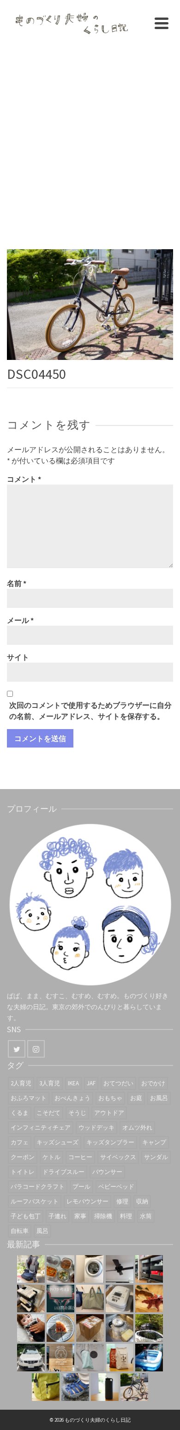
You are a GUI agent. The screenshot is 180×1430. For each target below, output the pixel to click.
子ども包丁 (26, 1216)
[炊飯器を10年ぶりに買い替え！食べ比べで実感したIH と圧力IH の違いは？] (119, 1298)
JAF (91, 1083)
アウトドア (109, 1113)
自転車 (20, 1231)
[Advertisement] (90, 141)
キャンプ (154, 1142)
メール (20, 620)
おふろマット (29, 1098)
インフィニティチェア (41, 1127)
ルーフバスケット (35, 1201)
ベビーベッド (116, 1187)
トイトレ (23, 1172)
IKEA (73, 1083)
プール (81, 1187)
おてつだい (118, 1083)
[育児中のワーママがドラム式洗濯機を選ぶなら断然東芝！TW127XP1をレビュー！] (90, 1269)
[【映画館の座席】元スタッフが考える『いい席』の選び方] (60, 1298)
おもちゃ (110, 1098)
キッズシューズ (57, 1142)
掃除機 (103, 1216)
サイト (18, 657)
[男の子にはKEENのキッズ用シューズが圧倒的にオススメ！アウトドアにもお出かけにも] (75, 1387)
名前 (16, 583)
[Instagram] (36, 1049)
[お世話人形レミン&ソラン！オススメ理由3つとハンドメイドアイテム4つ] (31, 1328)
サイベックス (118, 1157)
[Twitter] (16, 1049)
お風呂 (159, 1098)
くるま (20, 1113)
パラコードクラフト (38, 1187)
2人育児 (21, 1083)
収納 (142, 1201)
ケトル (51, 1157)
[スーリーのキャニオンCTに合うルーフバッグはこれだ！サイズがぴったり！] (149, 1328)
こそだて (48, 1113)
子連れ (57, 1216)
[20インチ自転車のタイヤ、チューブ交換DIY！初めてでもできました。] (134, 1387)
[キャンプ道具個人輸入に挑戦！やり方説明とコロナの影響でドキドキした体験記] (90, 1328)
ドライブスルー (63, 1172)
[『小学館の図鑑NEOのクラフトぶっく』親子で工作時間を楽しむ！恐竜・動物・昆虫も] (149, 1298)
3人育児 (49, 1083)
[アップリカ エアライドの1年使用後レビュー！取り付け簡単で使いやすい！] (31, 1269)
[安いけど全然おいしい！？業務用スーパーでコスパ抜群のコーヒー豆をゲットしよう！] (119, 1357)
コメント (24, 479)
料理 (126, 1216)
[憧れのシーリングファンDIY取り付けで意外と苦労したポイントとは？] (119, 1269)
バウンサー (107, 1172)
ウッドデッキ (96, 1127)
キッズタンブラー (110, 1142)
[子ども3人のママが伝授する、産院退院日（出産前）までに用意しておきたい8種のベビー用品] (31, 1298)
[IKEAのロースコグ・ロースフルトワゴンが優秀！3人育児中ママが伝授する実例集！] (149, 1269)
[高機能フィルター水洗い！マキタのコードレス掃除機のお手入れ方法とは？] (90, 1357)
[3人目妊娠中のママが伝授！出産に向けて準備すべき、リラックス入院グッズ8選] (90, 1298)
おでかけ (153, 1083)
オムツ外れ (137, 1127)
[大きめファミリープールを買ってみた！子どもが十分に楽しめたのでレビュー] (149, 1357)
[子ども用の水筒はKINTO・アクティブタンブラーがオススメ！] (105, 1387)
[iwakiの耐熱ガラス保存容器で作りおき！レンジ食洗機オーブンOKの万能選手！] (60, 1269)
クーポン (23, 1157)
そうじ (77, 1113)
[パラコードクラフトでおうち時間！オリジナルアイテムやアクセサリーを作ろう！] (46, 1387)
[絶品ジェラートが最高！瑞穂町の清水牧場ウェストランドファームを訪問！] (60, 1357)
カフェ (20, 1142)
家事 (80, 1216)
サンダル (156, 1157)
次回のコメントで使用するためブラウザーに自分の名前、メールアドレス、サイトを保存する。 (90, 710)
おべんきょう (72, 1098)
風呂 (42, 1231)
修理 (122, 1201)
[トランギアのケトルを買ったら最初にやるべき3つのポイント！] (119, 1328)
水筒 (146, 1216)
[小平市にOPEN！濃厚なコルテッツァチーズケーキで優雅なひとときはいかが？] (60, 1328)
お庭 (136, 1098)
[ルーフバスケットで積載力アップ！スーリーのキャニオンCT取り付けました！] (31, 1357)
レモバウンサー (87, 1201)
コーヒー (80, 1157)
